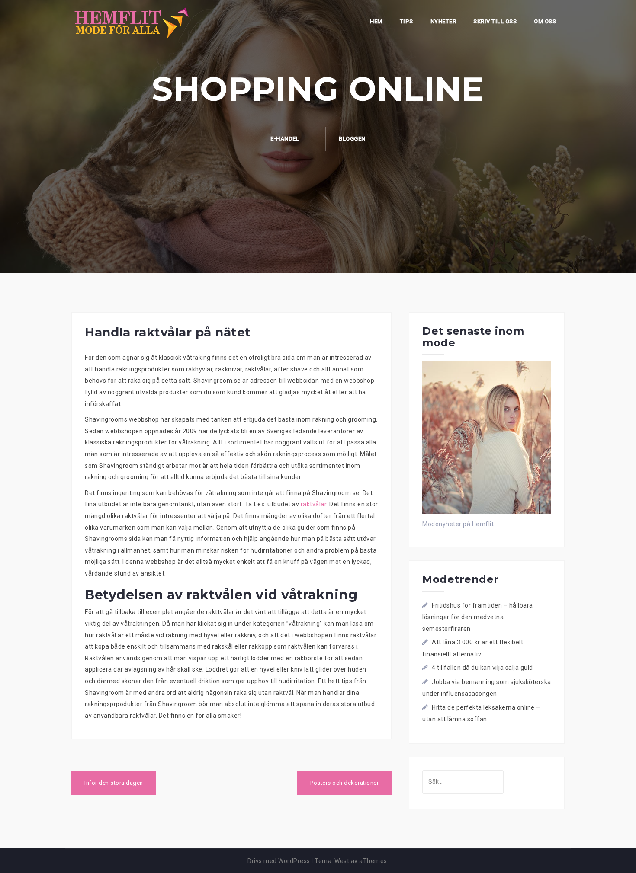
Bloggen (352, 138)
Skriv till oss (495, 21)
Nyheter (443, 21)
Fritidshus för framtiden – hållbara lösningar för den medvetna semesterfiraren (477, 617)
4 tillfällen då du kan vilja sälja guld (482, 667)
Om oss (545, 21)
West (341, 860)
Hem (376, 21)
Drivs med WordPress (278, 860)
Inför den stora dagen (113, 783)
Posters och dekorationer (344, 783)
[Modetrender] (132, 22)
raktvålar (314, 504)
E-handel (284, 138)
